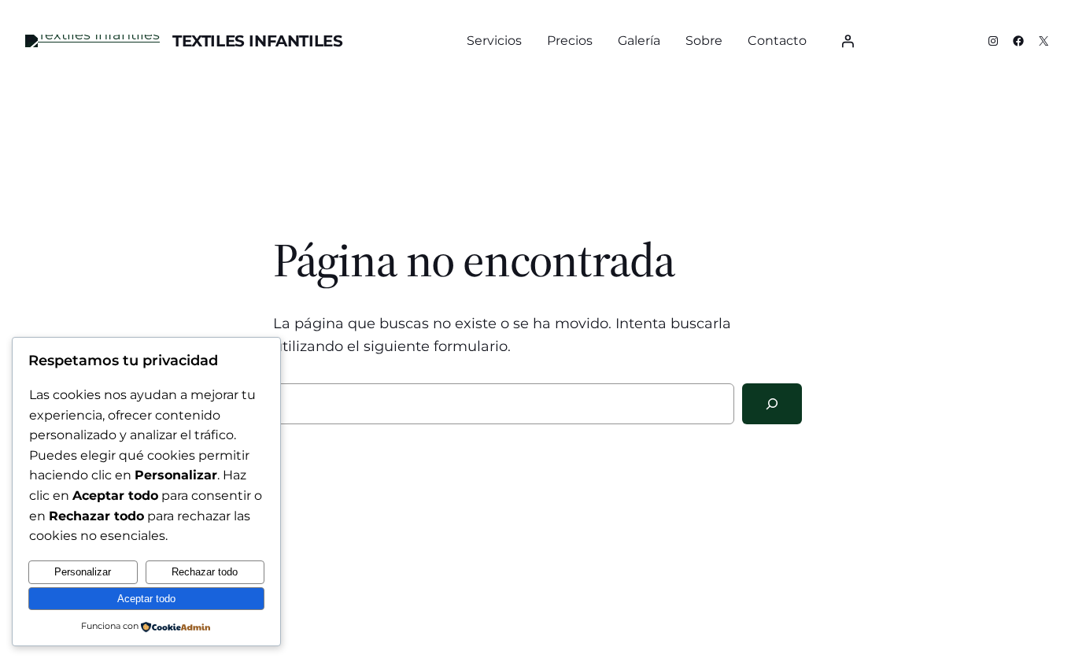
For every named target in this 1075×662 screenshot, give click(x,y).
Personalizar (82, 572)
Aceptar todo (146, 599)
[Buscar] (772, 403)
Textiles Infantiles (257, 40)
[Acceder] (847, 41)
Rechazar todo (205, 572)
